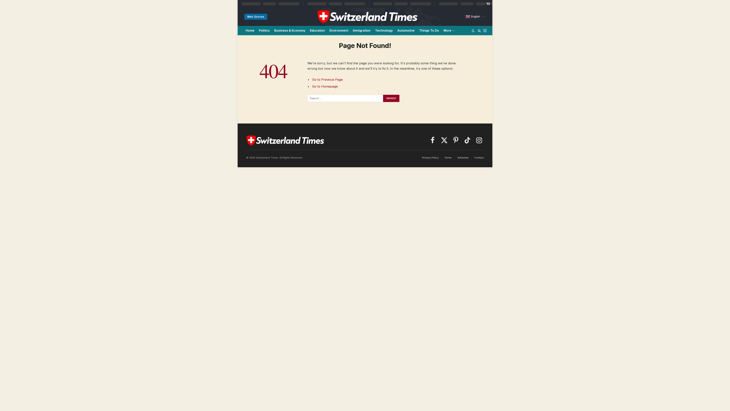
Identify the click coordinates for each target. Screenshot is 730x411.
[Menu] (485, 30)
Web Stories (255, 16)
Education (317, 30)
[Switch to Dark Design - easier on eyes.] (473, 30)
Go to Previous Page (327, 79)
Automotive (406, 30)
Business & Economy (289, 30)
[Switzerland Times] (367, 17)
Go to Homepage (325, 86)
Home (250, 30)
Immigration (362, 30)
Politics (264, 30)
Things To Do (429, 30)
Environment (338, 30)
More (447, 30)
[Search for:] (345, 98)
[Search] (479, 30)
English (475, 16)
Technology (384, 30)
